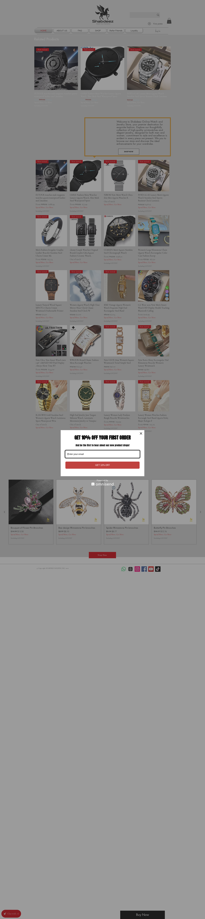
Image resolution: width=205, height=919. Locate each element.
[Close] (141, 433)
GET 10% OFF (102, 465)
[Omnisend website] (102, 482)
